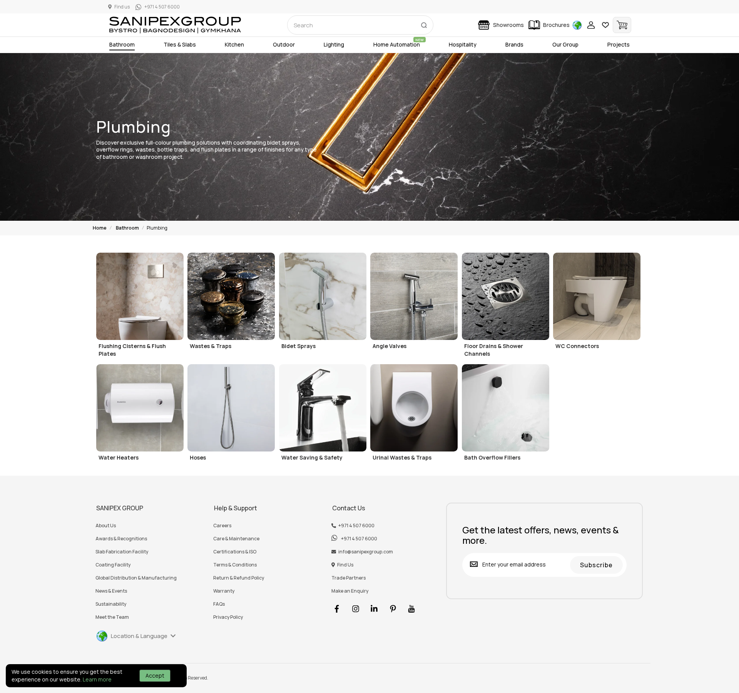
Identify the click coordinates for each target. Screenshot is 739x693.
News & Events (111, 591)
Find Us (345, 565)
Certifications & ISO (234, 552)
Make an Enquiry (349, 591)
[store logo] (175, 25)
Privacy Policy (228, 617)
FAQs (219, 604)
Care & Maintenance (236, 538)
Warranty (223, 591)
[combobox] (360, 25)
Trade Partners (348, 578)
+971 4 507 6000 (356, 525)
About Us (105, 525)
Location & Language (139, 636)
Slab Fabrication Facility (121, 552)
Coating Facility (112, 565)
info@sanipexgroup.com (365, 552)
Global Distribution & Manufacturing (136, 578)
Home (100, 228)
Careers (222, 525)
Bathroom (127, 228)
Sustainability (110, 604)
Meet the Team (112, 617)
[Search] (423, 23)
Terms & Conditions (235, 565)
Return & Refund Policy (238, 578)
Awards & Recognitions (121, 538)
